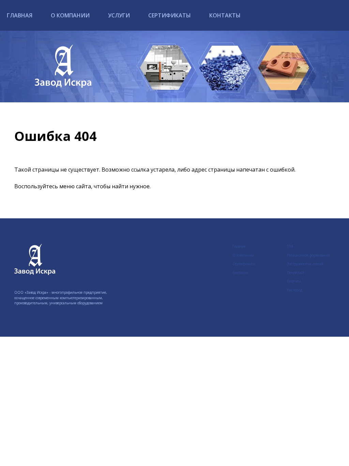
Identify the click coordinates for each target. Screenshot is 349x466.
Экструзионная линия (305, 263)
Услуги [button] (119, 15)
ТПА (290, 246)
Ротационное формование (308, 255)
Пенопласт (295, 272)
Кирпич (294, 281)
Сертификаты (169, 15)
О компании (70, 15)
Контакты (225, 15)
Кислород (294, 290)
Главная (19, 15)
